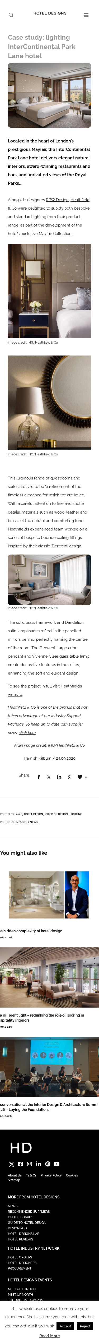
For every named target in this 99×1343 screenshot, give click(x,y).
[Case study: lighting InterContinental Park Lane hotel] (39, 777)
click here (27, 732)
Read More (49, 1335)
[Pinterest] (47, 1164)
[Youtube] (56, 1164)
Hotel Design (33, 814)
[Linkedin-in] (38, 1164)
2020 (19, 814)
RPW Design (57, 199)
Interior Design (56, 814)
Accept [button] (65, 1326)
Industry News (27, 822)
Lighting (76, 814)
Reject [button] (85, 1326)
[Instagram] (29, 1164)
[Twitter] (11, 1164)
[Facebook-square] (20, 1164)
